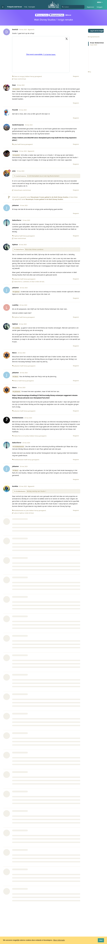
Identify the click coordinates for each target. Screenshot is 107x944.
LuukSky (17, 328)
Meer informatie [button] (59, 940)
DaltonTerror (20, 249)
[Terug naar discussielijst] (3, 7)
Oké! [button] (101, 940)
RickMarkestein (19, 446)
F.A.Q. (25, 7)
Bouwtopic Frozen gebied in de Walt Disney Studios (49, 197)
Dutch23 (17, 89)
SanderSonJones (21, 176)
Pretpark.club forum (14, 7)
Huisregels (31, 7)
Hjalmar (16, 292)
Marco (16, 376)
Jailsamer (17, 391)
